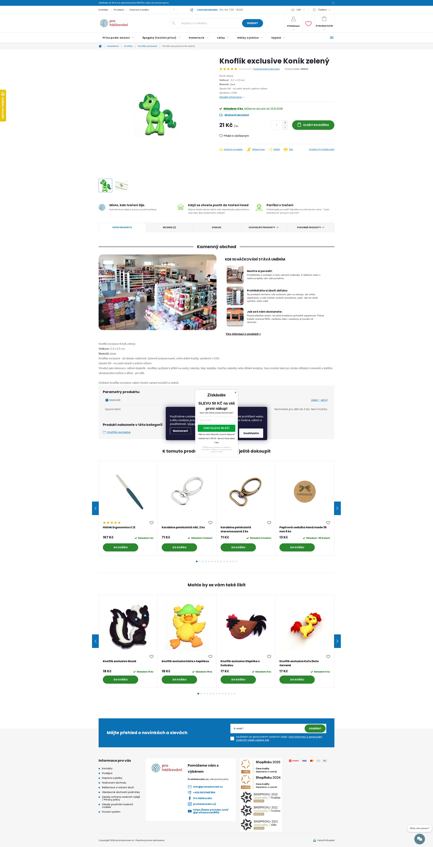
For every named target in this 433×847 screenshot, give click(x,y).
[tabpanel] (128, 508)
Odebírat (315, 728)
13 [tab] (233, 561)
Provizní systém (111, 811)
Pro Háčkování (202, 798)
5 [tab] (209, 561)
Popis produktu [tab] (122, 227)
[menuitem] (118, 37)
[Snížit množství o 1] (285, 127)
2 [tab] (200, 561)
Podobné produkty (309, 227)
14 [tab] (236, 561)
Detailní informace (230, 97)
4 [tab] (206, 561)
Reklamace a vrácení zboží (118, 787)
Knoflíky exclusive (119, 432)
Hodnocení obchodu (114, 782)
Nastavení (180, 431)
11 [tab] (227, 561)
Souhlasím (251, 433)
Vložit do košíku (316, 125)
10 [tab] (224, 561)
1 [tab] (197, 561)
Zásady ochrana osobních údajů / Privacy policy (121, 798)
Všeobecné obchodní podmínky (121, 792)
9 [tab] (221, 561)
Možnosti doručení (237, 115)
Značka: (321, 149)
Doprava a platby (139, 9)
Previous (95, 508)
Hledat (252, 23)
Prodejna (119, 9)
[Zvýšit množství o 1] (285, 123)
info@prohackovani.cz (208, 786)
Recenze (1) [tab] (169, 227)
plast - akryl (319, 400)
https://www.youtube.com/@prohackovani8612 (210, 811)
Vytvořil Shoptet (325, 840)
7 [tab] (215, 561)
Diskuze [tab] (216, 227)
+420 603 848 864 (204, 792)
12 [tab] (230, 561)
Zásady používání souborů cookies (117, 806)
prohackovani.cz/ (204, 804)
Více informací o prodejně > (243, 334)
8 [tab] (218, 561)
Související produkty (262, 227)
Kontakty (103, 9)
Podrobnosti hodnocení (266, 69)
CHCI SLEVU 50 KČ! (216, 428)
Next (337, 508)
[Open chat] (419, 839)
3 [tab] (203, 561)
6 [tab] (212, 561)
